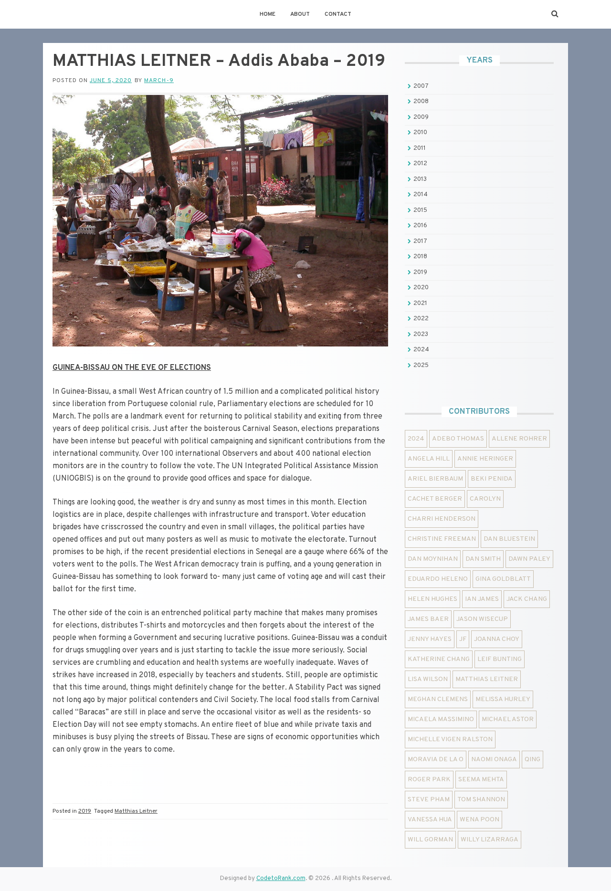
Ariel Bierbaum (435, 479)
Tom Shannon (481, 800)
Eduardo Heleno (438, 579)
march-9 (159, 80)
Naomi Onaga (494, 759)
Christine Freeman (442, 539)
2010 (420, 132)
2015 (420, 210)
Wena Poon (479, 820)
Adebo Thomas (458, 439)
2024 (421, 350)
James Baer (428, 619)
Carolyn (485, 499)
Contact (338, 14)
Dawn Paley (529, 559)
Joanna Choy (496, 639)
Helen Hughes (432, 599)
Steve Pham (429, 800)
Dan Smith (483, 559)
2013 (420, 179)
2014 (420, 195)
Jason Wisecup (482, 619)
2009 (421, 117)
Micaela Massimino (441, 719)
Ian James (482, 599)
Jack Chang (526, 599)
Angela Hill (429, 459)
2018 (420, 257)
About (300, 14)
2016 (420, 226)
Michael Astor (508, 719)
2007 (421, 86)
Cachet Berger (435, 499)
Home (267, 14)
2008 (421, 101)
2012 (420, 164)
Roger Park (429, 780)
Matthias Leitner (136, 811)
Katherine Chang (439, 659)
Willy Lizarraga (489, 840)
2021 (420, 303)
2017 (420, 241)
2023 (420, 334)
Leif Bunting (499, 659)
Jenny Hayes (430, 639)
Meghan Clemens (438, 699)
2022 (421, 319)
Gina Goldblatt (503, 579)
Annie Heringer (485, 459)
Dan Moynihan (433, 559)
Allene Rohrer (519, 439)
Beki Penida (492, 479)
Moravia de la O (436, 759)
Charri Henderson (441, 519)
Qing (532, 759)
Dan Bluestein (509, 539)
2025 (421, 365)
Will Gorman (430, 840)
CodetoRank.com (281, 878)
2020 (421, 288)
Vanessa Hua (430, 820)
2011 (419, 148)
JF (462, 639)
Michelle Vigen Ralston (450, 739)
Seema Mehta (481, 780)
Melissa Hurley (502, 699)
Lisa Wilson (428, 679)
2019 (84, 811)
